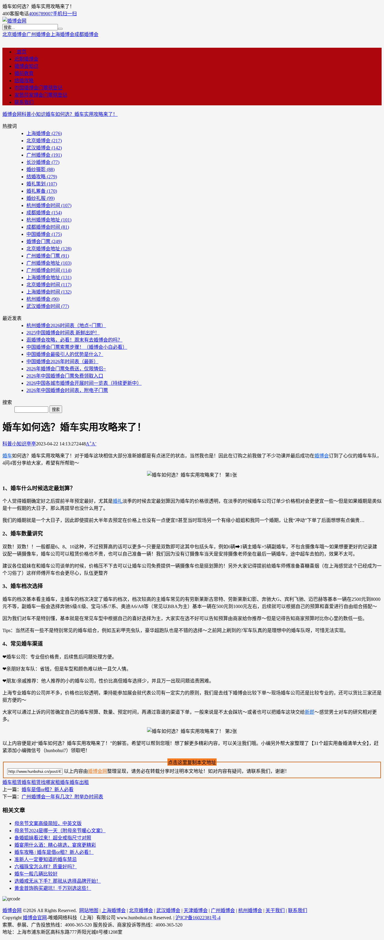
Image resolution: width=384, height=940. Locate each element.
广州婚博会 (38, 34)
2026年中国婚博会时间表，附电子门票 (67, 390)
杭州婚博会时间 (48, 205)
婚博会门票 (44, 241)
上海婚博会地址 (48, 277)
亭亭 (31, 443)
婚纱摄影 (40, 169)
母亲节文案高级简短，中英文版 (48, 823)
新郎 (309, 712)
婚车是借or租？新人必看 (48, 789)
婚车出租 (79, 782)
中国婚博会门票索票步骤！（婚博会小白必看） (76, 347)
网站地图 (88, 910)
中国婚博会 (44, 234)
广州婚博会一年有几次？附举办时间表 (62, 796)
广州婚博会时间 (48, 270)
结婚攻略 (24, 80)
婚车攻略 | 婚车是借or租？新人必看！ (54, 852)
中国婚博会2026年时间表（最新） (62, 361)
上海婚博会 (62, 34)
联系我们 (24, 102)
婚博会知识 (26, 66)
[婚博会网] (14, 20)
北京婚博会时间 (48, 284)
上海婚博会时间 (48, 291)
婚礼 (117, 501)
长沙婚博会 (42, 162)
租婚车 (62, 782)
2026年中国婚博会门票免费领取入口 (64, 375)
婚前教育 (24, 73)
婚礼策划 (41, 183)
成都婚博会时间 (47, 227)
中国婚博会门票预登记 (38, 87)
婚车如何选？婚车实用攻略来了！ (82, 114)
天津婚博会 (196, 910)
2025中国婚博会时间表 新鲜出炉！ (63, 332)
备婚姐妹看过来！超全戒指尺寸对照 (52, 837)
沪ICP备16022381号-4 (198, 917)
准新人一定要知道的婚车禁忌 (45, 859)
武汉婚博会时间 (47, 306)
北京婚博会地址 (48, 248)
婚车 (7, 455)
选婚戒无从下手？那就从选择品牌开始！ (57, 881)
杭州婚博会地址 (48, 219)
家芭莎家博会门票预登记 (40, 95)
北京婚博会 (14, 34)
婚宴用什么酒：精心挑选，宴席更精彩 (55, 845)
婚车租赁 (12, 782)
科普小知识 (34, 114)
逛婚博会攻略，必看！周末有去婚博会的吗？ (74, 339)
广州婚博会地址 (48, 263)
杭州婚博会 (42, 299)
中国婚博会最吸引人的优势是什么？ (64, 354)
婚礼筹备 (41, 191)
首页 (20, 51)
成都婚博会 (86, 34)
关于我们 (275, 910)
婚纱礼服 (40, 198)
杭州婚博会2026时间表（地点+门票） (66, 325)
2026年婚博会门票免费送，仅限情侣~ (66, 368)
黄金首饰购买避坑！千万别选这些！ (52, 888)
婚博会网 (12, 114)
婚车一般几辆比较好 (36, 873)
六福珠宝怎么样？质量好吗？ (45, 866)
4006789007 (41, 13)
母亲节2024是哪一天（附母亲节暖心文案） (60, 830)
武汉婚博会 (44, 147)
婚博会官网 (35, 917)
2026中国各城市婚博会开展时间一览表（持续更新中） (84, 383)
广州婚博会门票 (47, 255)
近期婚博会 (26, 59)
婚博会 (321, 455)
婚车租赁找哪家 (38, 782)
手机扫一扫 (65, 13)
